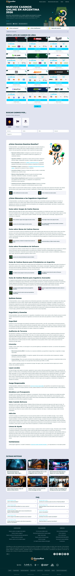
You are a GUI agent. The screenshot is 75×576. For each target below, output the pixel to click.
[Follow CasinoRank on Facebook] (54, 554)
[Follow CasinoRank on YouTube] (62, 554)
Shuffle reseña (16, 101)
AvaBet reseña (37, 67)
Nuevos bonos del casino (53, 1)
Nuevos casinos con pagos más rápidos (17, 531)
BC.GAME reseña (16, 67)
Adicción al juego (41, 539)
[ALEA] (28, 565)
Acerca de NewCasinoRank (62, 531)
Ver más (36, 106)
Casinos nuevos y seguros (17, 533)
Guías (62, 1)
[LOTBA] (19, 565)
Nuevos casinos (42, 1)
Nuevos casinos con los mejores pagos (17, 539)
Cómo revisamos (62, 533)
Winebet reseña (16, 50)
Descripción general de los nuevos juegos (42, 533)
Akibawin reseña (37, 84)
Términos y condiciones (45, 574)
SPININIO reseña (59, 84)
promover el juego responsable (36, 385)
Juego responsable (42, 535)
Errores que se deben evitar (42, 531)
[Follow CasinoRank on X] (60, 554)
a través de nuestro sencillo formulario (39, 444)
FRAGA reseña (37, 50)
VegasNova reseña (16, 84)
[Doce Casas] (37, 565)
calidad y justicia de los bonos (32, 162)
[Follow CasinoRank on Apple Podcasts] (68, 554)
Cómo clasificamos (62, 535)
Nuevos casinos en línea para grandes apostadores (17, 535)
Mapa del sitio (59, 574)
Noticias (67, 1)
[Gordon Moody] (44, 565)
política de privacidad (31, 574)
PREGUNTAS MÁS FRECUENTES (62, 537)
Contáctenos (62, 541)
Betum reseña (58, 101)
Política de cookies (16, 574)
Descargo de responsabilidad (62, 539)
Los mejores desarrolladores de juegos (42, 541)
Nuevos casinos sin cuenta (17, 537)
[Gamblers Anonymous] (52, 565)
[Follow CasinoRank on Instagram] (57, 554)
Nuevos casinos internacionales (41, 537)
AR (7, 554)
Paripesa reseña (59, 67)
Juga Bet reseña (37, 101)
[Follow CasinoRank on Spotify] (65, 554)
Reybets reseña (58, 50)
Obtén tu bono (16, 65)
